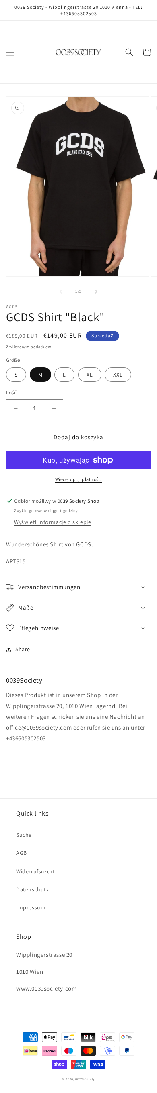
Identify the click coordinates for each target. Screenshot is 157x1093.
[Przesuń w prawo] (96, 291)
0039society (85, 1079)
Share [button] (22, 649)
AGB (21, 852)
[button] (10, 52)
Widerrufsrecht (35, 871)
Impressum (30, 907)
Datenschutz (32, 889)
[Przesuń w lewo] (61, 291)
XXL (118, 374)
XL (90, 374)
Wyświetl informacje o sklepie (52, 522)
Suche (24, 834)
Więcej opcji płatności (78, 479)
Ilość (11, 392)
